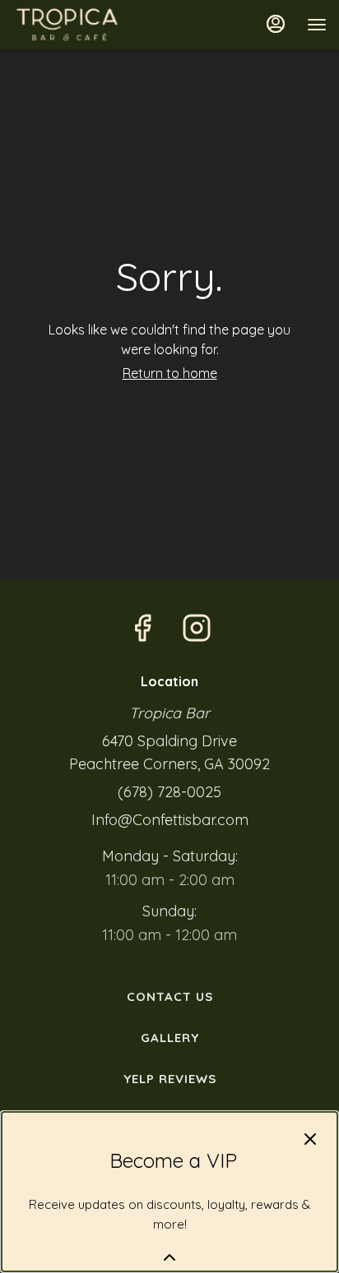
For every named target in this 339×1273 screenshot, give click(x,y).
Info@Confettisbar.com (169, 819)
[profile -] (276, 24)
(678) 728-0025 (169, 791)
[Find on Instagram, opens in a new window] (196, 628)
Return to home (170, 373)
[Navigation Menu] (317, 25)
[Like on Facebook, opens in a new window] (142, 628)
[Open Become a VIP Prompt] (169, 1257)
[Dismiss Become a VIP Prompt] (310, 1139)
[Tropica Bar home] (86, 24)
